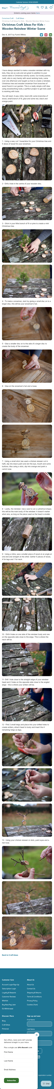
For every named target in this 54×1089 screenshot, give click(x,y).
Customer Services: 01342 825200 (27, 2)
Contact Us (31, 988)
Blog (4, 1020)
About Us (30, 984)
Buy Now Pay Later (9, 1004)
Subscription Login (9, 988)
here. (38, 13)
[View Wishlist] (41, 7)
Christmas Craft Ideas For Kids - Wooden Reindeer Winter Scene (25, 21)
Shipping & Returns (34, 992)
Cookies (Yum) (32, 1004)
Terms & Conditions (34, 996)
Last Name (31, 1029)
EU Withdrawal (7, 1008)
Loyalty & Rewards (9, 992)
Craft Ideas (20, 18)
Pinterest (5, 1028)
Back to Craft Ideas (10, 955)
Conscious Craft (8, 18)
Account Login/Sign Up (10, 984)
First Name (31, 1020)
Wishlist (5, 1000)
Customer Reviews (9, 996)
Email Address (32, 1039)
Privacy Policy (32, 1000)
